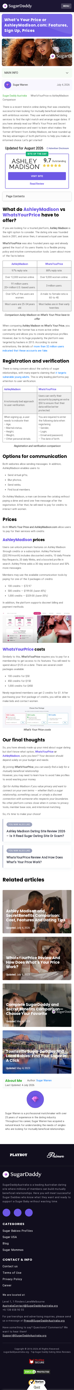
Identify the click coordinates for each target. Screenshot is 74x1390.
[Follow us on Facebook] (6, 1213)
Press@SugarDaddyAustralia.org (44, 1320)
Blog (6, 1243)
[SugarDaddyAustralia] (17, 6)
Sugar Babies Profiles (18, 1230)
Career (7, 1285)
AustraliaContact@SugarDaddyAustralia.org (30, 1305)
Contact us (10, 1266)
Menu (66, 6)
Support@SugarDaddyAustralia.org (24, 1335)
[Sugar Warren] (35, 1099)
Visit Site (37, 176)
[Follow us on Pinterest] (29, 1213)
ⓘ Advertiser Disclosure (57, 148)
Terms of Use (12, 1272)
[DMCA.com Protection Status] (37, 1371)
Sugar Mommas (13, 1250)
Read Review (37, 183)
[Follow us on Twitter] (18, 1213)
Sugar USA (10, 1237)
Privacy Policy (12, 1279)
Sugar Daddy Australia (15, 95)
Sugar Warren (20, 84)
